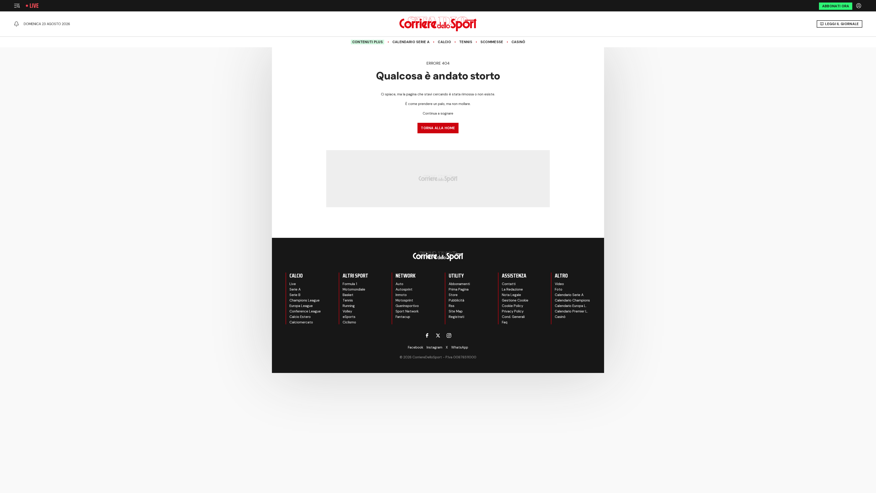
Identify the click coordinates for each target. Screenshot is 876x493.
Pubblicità (456, 300)
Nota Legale (511, 295)
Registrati (456, 317)
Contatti (509, 284)
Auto (399, 284)
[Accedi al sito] (859, 6)
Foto (558, 289)
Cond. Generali (513, 317)
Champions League (304, 300)
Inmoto (401, 295)
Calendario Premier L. (571, 311)
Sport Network (407, 311)
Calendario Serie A (411, 42)
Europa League (301, 306)
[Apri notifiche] (16, 24)
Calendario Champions (572, 300)
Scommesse (491, 42)
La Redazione (512, 289)
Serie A (295, 289)
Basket (348, 295)
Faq (504, 322)
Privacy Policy (513, 311)
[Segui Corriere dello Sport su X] (438, 335)
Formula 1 (350, 284)
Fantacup (403, 317)
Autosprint (404, 289)
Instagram (434, 347)
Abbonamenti (459, 284)
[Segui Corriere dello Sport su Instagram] (449, 335)
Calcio (444, 42)
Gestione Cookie (515, 300)
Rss (451, 306)
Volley (347, 311)
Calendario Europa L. (571, 306)
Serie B (294, 295)
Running (349, 306)
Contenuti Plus (367, 42)
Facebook (415, 347)
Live (34, 6)
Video (559, 284)
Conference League (305, 311)
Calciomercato (301, 322)
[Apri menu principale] (17, 6)
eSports (349, 317)
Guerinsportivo (407, 306)
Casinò (518, 42)
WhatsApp (459, 347)
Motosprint (404, 300)
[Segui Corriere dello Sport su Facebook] (427, 335)
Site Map (456, 311)
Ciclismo (349, 322)
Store (453, 295)
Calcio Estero (300, 317)
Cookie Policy (512, 306)
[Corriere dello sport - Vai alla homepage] (438, 24)
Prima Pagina (459, 289)
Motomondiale (354, 289)
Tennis (465, 42)
